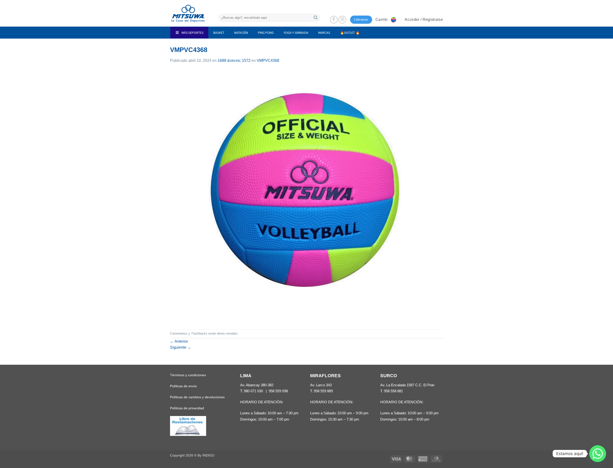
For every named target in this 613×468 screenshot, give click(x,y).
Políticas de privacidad (187, 408)
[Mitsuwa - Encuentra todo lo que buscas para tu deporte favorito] (188, 13)
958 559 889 (323, 391)
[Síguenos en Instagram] (342, 20)
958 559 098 (278, 391)
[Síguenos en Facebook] (334, 20)
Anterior (179, 341)
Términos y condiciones (188, 375)
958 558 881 (393, 391)
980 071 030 (253, 391)
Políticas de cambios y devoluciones (197, 397)
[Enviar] (316, 18)
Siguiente (180, 347)
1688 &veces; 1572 (234, 60)
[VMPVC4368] (306, 196)
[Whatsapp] (597, 453)
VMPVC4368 (268, 60)
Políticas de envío (183, 386)
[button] (386, 19)
